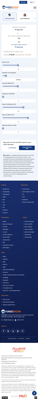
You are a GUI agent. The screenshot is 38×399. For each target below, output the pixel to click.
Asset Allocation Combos (28, 192)
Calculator (5, 259)
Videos (4, 257)
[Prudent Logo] (19, 350)
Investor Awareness (7, 235)
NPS (4, 200)
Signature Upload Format (9, 305)
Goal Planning (27, 235)
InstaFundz (25, 200)
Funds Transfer (6, 237)
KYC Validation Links (7, 288)
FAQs (4, 262)
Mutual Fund (6, 189)
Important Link (6, 240)
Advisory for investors (8, 245)
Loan (4, 205)
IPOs (4, 242)
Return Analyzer (28, 227)
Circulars (5, 232)
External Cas (6, 283)
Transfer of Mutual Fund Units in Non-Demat (13, 275)
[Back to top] (35, 397)
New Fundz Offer (28, 224)
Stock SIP (5, 227)
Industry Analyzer (28, 229)
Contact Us (5, 272)
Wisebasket (5, 229)
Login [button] (24, 2)
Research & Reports (7, 224)
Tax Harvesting (28, 237)
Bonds (4, 197)
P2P (4, 207)
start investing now (27, 147)
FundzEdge (5, 278)
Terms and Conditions (12, 338)
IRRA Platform (6, 248)
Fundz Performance (29, 221)
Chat (5, 398)
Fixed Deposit (6, 194)
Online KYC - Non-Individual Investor (11, 291)
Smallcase (5, 210)
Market (4, 221)
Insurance (5, 213)
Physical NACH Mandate (8, 302)
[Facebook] (3, 331)
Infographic (5, 280)
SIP (23, 194)
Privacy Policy (21, 338)
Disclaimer (28, 338)
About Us (5, 264)
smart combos (25, 189)
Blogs (4, 267)
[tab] (10, 17)
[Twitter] (13, 331)
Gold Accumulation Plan (28, 202)
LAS (4, 202)
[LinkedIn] (8, 331)
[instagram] (23, 331)
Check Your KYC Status (8, 285)
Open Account (6, 299)
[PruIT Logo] (22, 396)
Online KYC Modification (8, 270)
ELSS (23, 197)
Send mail (12, 148)
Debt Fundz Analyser (29, 232)
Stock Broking (6, 192)
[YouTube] (18, 331)
